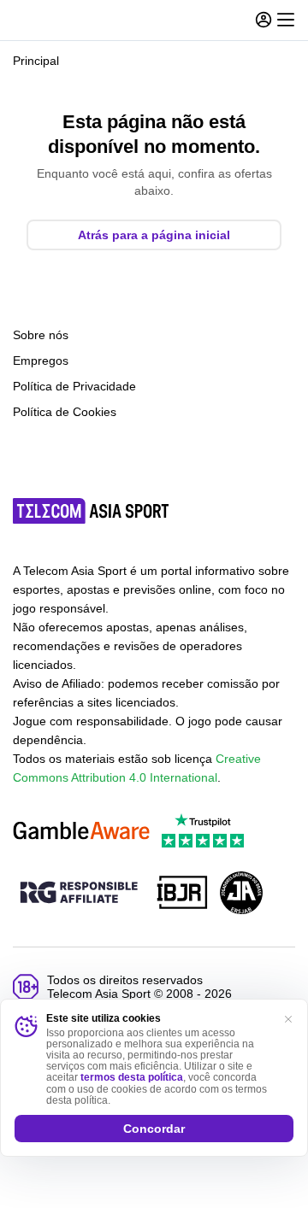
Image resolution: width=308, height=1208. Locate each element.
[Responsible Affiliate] (79, 893)
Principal (36, 60)
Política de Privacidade (74, 386)
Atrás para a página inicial (154, 235)
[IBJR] (182, 894)
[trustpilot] (203, 831)
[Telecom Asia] (91, 511)
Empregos (40, 360)
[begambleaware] (81, 831)
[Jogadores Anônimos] (241, 894)
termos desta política (131, 1077)
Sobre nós (40, 335)
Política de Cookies (64, 412)
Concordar (154, 1128)
